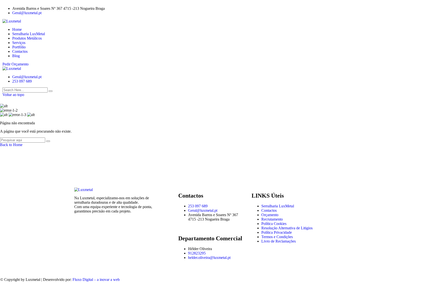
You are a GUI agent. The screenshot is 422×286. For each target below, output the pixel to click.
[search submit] (51, 91)
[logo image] (11, 68)
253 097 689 (22, 81)
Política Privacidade (276, 232)
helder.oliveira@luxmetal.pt (209, 257)
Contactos (20, 51)
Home (17, 29)
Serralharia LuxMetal (28, 34)
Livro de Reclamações (278, 241)
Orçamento (269, 215)
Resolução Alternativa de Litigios (287, 228)
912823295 (197, 253)
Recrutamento (272, 219)
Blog (16, 56)
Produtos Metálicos (27, 38)
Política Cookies (273, 224)
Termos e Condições (277, 237)
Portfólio (19, 47)
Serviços (18, 43)
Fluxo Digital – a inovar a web (96, 279)
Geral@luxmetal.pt (27, 13)
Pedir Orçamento (15, 64)
